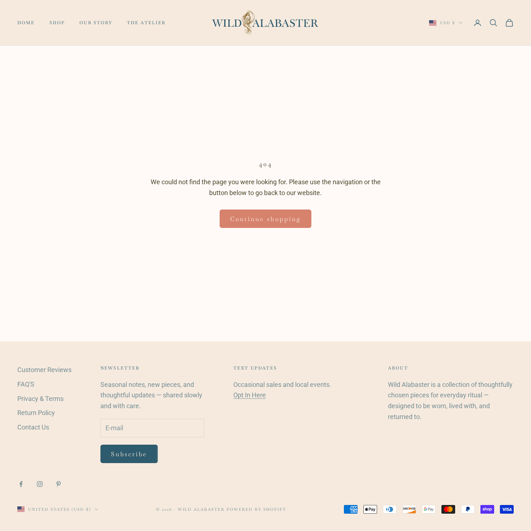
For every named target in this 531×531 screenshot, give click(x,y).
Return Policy (36, 412)
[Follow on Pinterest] (58, 484)
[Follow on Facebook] (21, 484)
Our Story (95, 23)
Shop (57, 23)
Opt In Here (249, 395)
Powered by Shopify (256, 509)
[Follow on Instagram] (39, 484)
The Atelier (146, 23)
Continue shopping (265, 219)
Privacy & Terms (40, 398)
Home (26, 23)
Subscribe (129, 454)
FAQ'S (25, 384)
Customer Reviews (44, 370)
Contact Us (33, 427)
